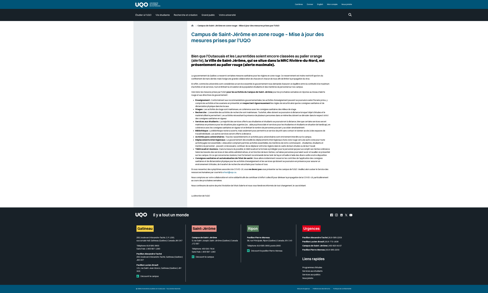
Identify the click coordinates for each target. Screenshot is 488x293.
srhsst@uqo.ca (229, 172)
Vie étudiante (163, 14)
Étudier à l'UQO (143, 14)
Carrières (299, 4)
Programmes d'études (312, 267)
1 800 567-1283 (153, 248)
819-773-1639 (331, 241)
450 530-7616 (208, 248)
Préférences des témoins (321, 289)
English (320, 4)
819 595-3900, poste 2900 (269, 245)
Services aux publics (311, 274)
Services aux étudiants (312, 271)
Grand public (208, 14)
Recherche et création (185, 14)
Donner (310, 4)
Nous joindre (347, 4)
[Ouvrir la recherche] (350, 15)
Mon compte (332, 4)
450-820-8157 (335, 245)
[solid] (138, 276)
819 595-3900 (153, 245)
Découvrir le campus (149, 276)
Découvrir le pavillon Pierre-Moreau (266, 250)
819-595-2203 (335, 237)
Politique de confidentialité (342, 289)
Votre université (227, 14)
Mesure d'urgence (303, 289)
